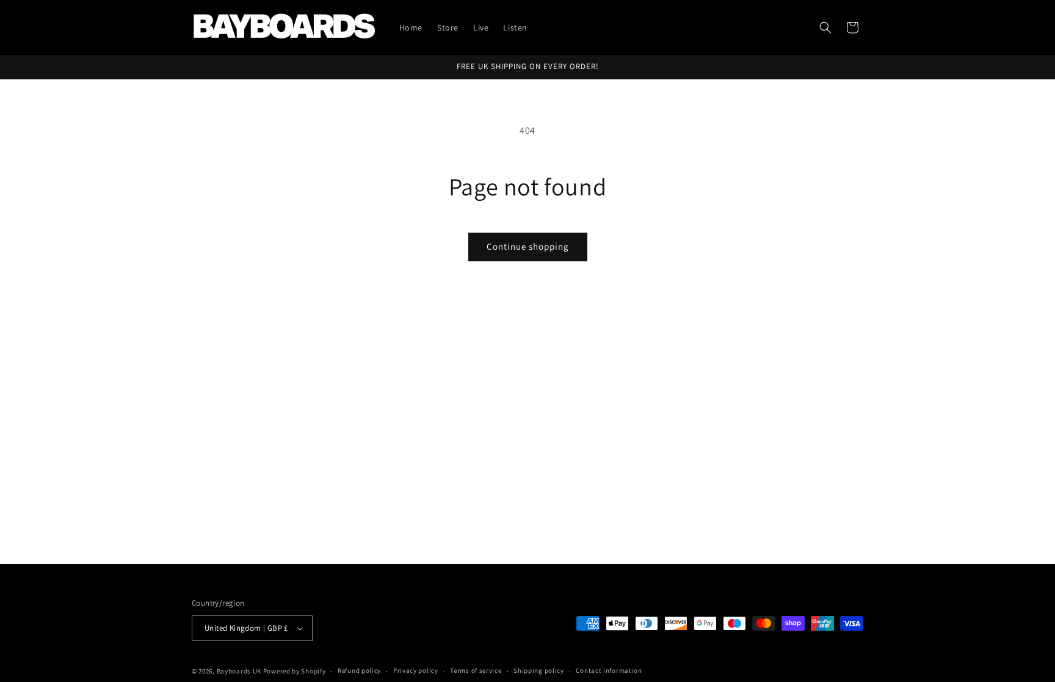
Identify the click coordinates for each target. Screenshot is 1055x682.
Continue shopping (528, 246)
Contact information (609, 670)
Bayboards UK (239, 671)
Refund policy (359, 670)
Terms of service (475, 670)
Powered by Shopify (294, 671)
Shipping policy (538, 670)
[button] (825, 27)
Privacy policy (415, 670)
